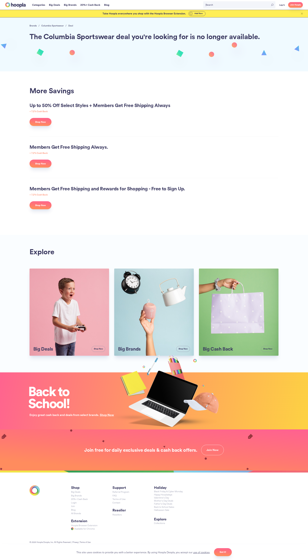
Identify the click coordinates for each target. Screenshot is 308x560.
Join (73, 506)
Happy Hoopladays (163, 494)
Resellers (117, 514)
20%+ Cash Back (79, 499)
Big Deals (75, 492)
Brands (33, 25)
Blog (73, 509)
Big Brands (76, 495)
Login (74, 502)
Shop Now (107, 415)
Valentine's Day (161, 497)
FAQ (114, 495)
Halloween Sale (161, 509)
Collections (159, 523)
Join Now (212, 450)
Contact (116, 502)
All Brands (76, 513)
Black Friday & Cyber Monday (168, 491)
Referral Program (120, 492)
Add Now (198, 13)
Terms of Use (119, 499)
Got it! (223, 552)
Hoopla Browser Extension (84, 525)
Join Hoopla (295, 4)
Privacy (75, 542)
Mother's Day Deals (163, 500)
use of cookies (201, 552)
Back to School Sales (164, 506)
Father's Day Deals (163, 503)
